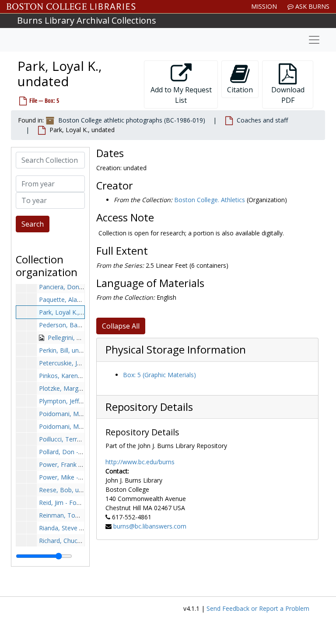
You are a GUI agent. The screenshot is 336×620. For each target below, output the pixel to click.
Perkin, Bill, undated (67, 350)
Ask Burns (311, 6)
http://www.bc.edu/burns (140, 462)
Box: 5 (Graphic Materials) (159, 375)
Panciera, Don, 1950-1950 (76, 287)
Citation (240, 90)
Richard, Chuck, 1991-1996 (76, 540)
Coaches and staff (262, 120)
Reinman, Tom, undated (73, 515)
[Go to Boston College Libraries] (71, 6)
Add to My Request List (181, 95)
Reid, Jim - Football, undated (79, 502)
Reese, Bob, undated (68, 490)
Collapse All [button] (121, 326)
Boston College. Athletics (209, 200)
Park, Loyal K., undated (71, 312)
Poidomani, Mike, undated (76, 414)
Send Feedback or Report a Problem (257, 608)
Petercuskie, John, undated (77, 363)
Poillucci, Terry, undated (73, 439)
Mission (264, 6)
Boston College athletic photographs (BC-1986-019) (131, 120)
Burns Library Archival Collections (86, 20)
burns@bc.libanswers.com (149, 526)
